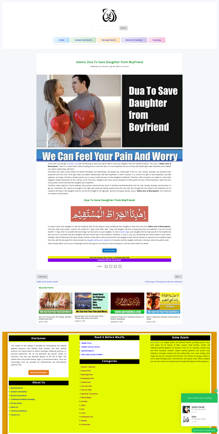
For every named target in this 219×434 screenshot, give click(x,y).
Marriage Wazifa (109, 40)
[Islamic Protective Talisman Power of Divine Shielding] (127, 303)
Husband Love (87, 417)
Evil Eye (84, 401)
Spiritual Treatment (89, 394)
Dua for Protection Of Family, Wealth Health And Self (55, 318)
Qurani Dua (86, 371)
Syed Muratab (103, 66)
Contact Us (15, 415)
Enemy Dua (86, 382)
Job (82, 409)
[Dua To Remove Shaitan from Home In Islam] (163, 303)
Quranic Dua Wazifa (83, 40)
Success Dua (86, 386)
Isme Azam (154, 342)
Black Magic (86, 397)
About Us (14, 407)
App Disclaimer (17, 388)
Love (83, 413)
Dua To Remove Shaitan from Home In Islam (163, 318)
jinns (83, 405)
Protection (125, 66)
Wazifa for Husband (134, 40)
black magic (125, 232)
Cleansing (157, 40)
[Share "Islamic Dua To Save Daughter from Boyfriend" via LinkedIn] (120, 266)
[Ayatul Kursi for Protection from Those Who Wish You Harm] (91, 303)
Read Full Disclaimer (38, 372)
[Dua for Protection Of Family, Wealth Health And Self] (55, 303)
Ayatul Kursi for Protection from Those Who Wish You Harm (89, 317)
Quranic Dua (73, 164)
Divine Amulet (109, 250)
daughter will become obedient (98, 240)
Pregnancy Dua (87, 378)
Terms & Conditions (19, 411)
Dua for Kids (86, 390)
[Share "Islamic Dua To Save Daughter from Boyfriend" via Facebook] (106, 266)
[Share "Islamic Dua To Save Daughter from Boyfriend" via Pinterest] (115, 266)
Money (84, 420)
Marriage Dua (87, 374)
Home (61, 40)
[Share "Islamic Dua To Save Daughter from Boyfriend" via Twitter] (110, 266)
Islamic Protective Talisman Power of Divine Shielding (127, 318)
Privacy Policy (16, 403)
